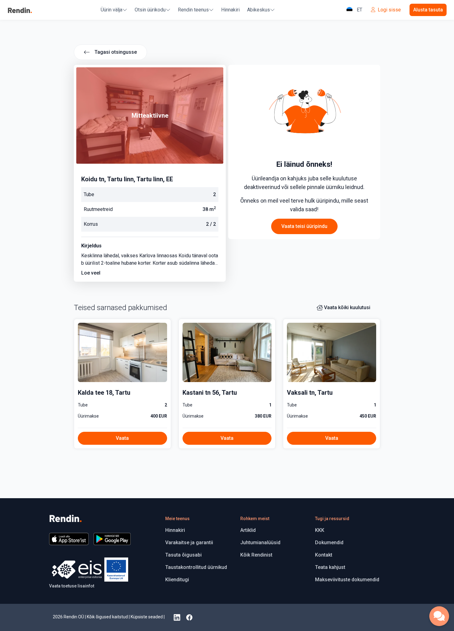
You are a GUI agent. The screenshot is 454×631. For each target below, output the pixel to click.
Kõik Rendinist (256, 555)
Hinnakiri (230, 10)
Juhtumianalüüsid (260, 542)
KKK (319, 530)
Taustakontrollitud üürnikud (196, 567)
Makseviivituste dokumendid (347, 580)
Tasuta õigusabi (183, 555)
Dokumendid (329, 542)
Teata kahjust (330, 567)
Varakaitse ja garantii (189, 542)
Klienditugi (177, 580)
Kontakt (323, 555)
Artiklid (248, 530)
